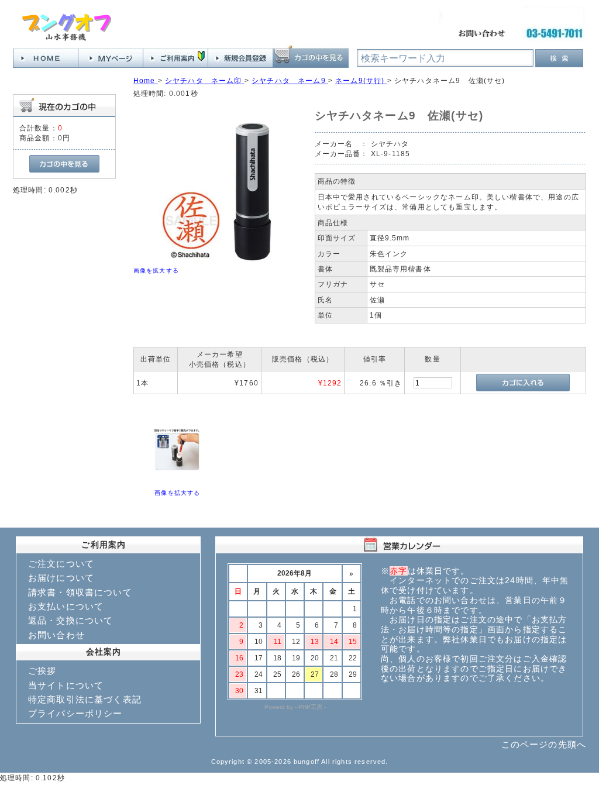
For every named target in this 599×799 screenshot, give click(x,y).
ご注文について (61, 564)
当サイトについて (66, 685)
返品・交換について (70, 620)
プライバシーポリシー (75, 713)
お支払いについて (66, 606)
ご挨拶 (42, 671)
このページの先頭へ (543, 744)
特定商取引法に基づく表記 (85, 699)
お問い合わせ (56, 635)
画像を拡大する (156, 270)
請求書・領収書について (80, 592)
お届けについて (61, 578)
